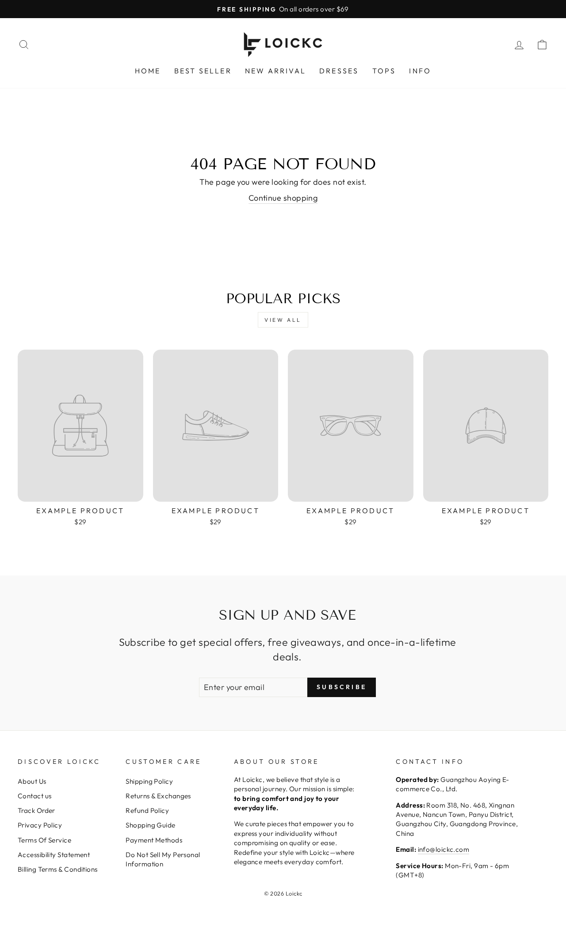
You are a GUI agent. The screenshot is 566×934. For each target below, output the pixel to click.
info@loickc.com (444, 849)
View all (283, 319)
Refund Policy (147, 810)
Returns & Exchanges (158, 796)
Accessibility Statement (54, 854)
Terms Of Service (44, 840)
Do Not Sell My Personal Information (163, 859)
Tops (384, 70)
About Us (32, 781)
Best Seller (203, 70)
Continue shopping (283, 198)
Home (148, 70)
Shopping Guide (150, 825)
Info (420, 70)
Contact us (35, 796)
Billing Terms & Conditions (58, 869)
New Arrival (275, 70)
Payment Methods (154, 840)
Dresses (339, 70)
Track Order (36, 810)
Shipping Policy (149, 781)
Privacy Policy (40, 825)
